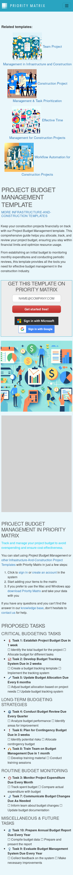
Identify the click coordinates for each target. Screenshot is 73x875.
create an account (44, 572)
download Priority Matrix (24, 591)
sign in (23, 572)
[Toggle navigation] (66, 6)
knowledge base (32, 608)
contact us (8, 612)
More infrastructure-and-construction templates (26, 214)
